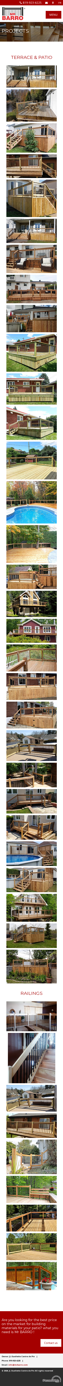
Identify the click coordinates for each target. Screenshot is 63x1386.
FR (59, 2)
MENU (53, 15)
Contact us (51, 1343)
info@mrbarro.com (18, 1365)
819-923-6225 (32, 3)
